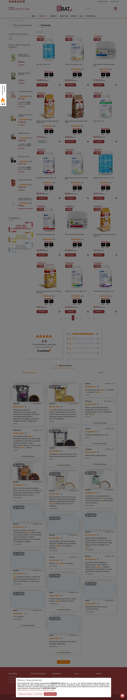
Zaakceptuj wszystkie (50, 694)
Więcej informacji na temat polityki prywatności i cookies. (36, 690)
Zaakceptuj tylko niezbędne (25, 694)
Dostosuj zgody (39, 694)
